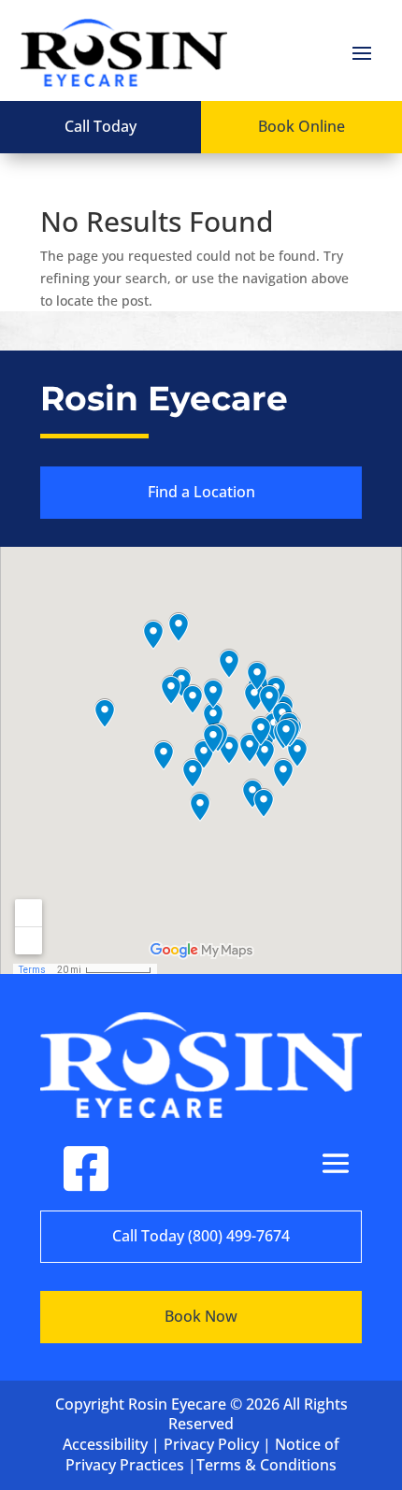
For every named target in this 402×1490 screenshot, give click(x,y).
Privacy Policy (211, 1444)
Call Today (100, 126)
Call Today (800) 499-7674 (201, 1235)
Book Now (201, 1316)
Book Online (301, 126)
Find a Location (201, 491)
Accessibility (105, 1444)
